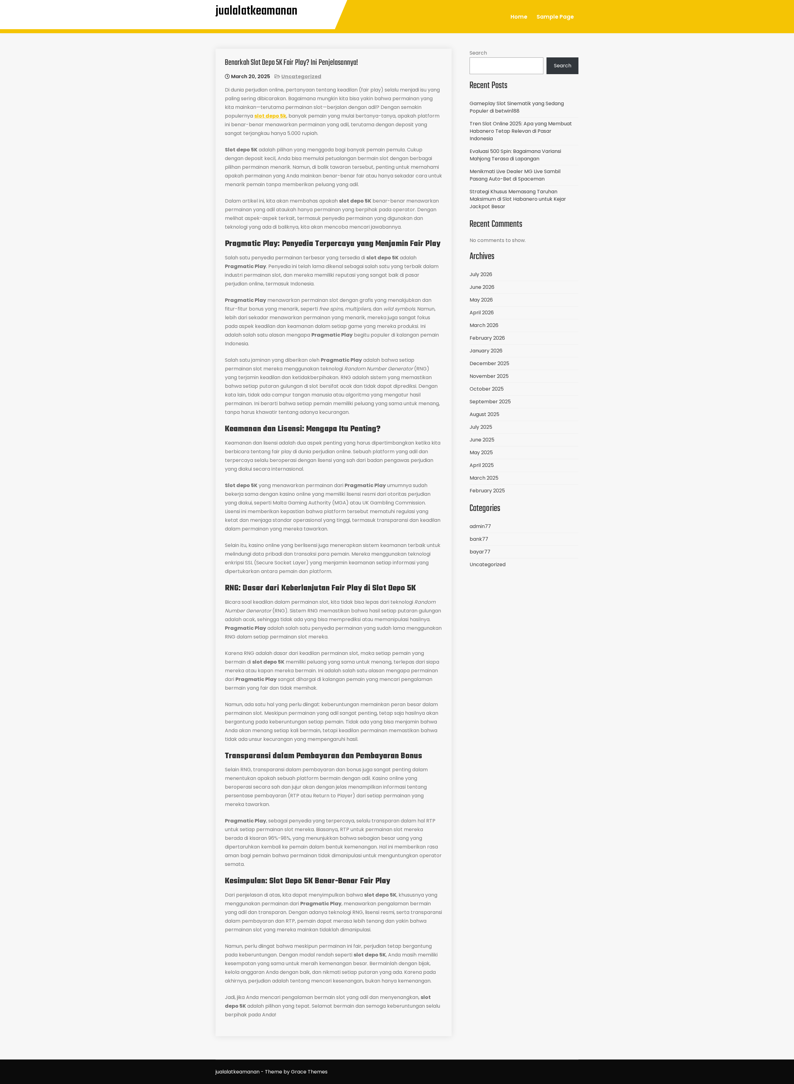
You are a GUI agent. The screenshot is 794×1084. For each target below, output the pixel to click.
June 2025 (482, 439)
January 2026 (486, 350)
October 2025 (487, 388)
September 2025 (490, 401)
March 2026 (484, 325)
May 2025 (481, 452)
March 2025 (484, 478)
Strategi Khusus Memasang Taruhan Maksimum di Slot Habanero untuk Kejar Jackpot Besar (518, 199)
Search (478, 52)
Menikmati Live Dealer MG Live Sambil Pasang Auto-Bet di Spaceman (515, 175)
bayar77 (480, 551)
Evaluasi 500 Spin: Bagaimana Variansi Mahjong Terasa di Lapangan (515, 155)
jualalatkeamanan (257, 11)
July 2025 (481, 427)
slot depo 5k (270, 115)
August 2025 (484, 414)
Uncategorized (301, 76)
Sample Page (555, 16)
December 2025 (489, 363)
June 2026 (482, 287)
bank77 (479, 539)
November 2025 (489, 376)
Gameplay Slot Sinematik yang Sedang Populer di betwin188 (517, 107)
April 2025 (482, 465)
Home (519, 16)
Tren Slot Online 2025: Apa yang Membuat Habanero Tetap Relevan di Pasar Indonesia (521, 131)
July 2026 (481, 274)
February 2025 (487, 490)
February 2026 (487, 338)
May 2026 (481, 299)
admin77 (480, 526)
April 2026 (482, 312)
